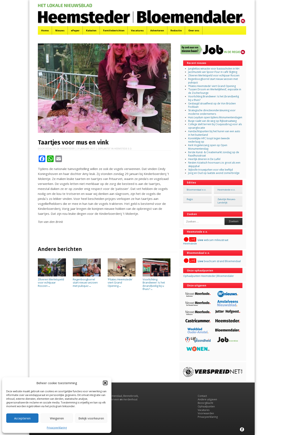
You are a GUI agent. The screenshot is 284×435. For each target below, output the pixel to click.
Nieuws (59, 30)
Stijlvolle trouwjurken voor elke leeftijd (210, 169)
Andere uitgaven (207, 399)
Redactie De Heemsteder (60, 148)
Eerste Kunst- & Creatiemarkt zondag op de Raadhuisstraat (213, 154)
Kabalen (91, 30)
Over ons (193, 30)
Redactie (176, 30)
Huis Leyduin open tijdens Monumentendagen (215, 117)
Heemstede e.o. (123, 148)
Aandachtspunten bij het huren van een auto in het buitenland (214, 133)
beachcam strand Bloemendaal (219, 261)
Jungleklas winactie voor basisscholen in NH (213, 68)
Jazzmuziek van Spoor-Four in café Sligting (212, 72)
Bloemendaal (114, 396)
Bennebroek (130, 396)
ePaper (75, 30)
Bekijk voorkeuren (91, 418)
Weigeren (57, 418)
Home (45, 30)
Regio (190, 199)
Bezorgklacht (205, 403)
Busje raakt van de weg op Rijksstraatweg (212, 121)
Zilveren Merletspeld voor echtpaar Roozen (51, 282)
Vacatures (137, 30)
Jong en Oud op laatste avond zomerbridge (214, 173)
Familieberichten (114, 30)
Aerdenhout (130, 399)
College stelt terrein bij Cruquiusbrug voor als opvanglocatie (215, 126)
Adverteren (157, 30)
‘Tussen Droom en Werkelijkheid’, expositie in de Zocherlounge (214, 91)
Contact (202, 396)
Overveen (113, 399)
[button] (105, 383)
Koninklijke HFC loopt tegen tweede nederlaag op (209, 140)
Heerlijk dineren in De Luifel (204, 159)
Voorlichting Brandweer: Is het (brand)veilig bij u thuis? (154, 284)
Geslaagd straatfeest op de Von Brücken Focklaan (212, 105)
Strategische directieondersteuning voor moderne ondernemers (212, 112)
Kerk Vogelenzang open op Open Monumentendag (207, 146)
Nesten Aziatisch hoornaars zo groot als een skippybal (214, 164)
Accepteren (22, 418)
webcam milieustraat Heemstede (205, 241)
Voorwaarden (206, 413)
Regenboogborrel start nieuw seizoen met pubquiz (85, 282)
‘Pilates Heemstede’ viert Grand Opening (120, 282)
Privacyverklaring (57, 427)
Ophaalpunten (206, 406)
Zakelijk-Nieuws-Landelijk (226, 201)
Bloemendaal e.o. (196, 189)
